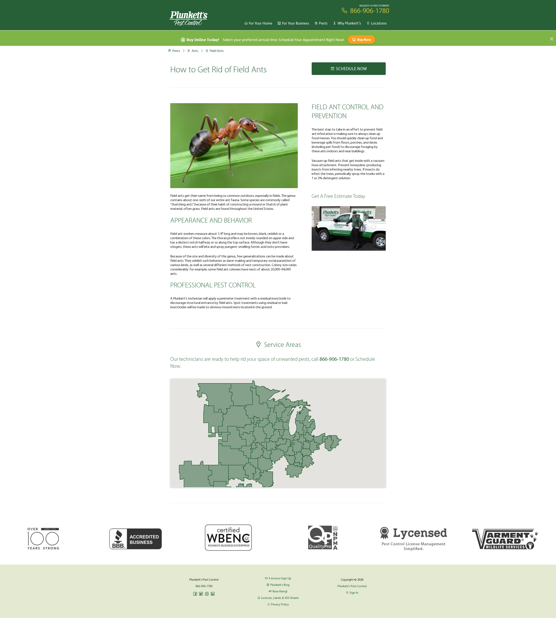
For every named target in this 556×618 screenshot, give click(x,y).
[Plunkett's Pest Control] (188, 18)
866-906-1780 (203, 586)
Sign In (354, 593)
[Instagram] (206, 594)
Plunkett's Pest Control (352, 586)
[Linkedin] (212, 594)
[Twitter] (201, 594)
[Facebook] (195, 594)
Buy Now (364, 39)
